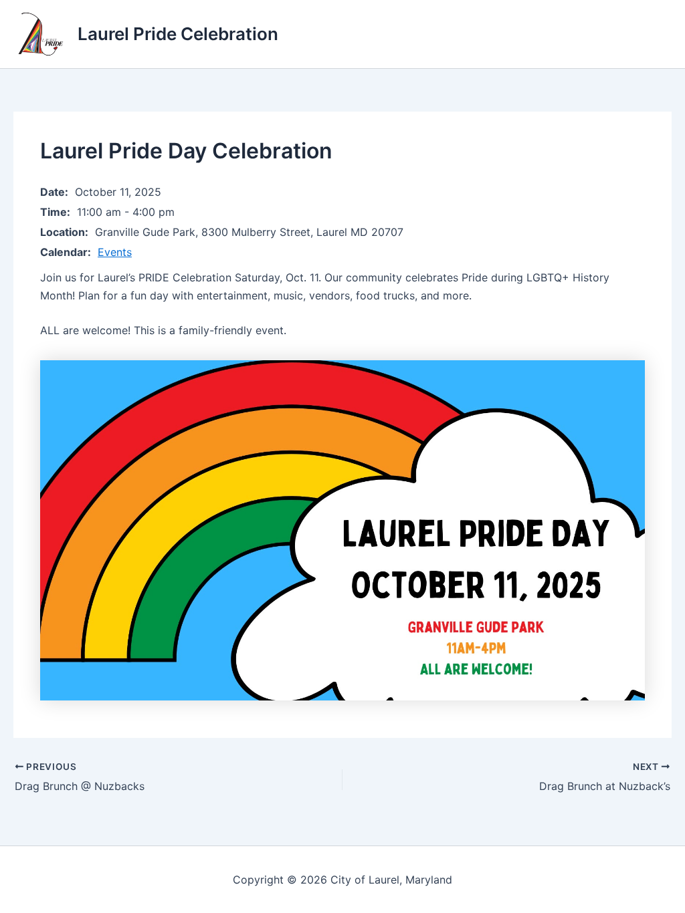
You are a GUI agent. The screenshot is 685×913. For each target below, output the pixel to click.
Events (115, 252)
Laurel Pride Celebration (178, 33)
